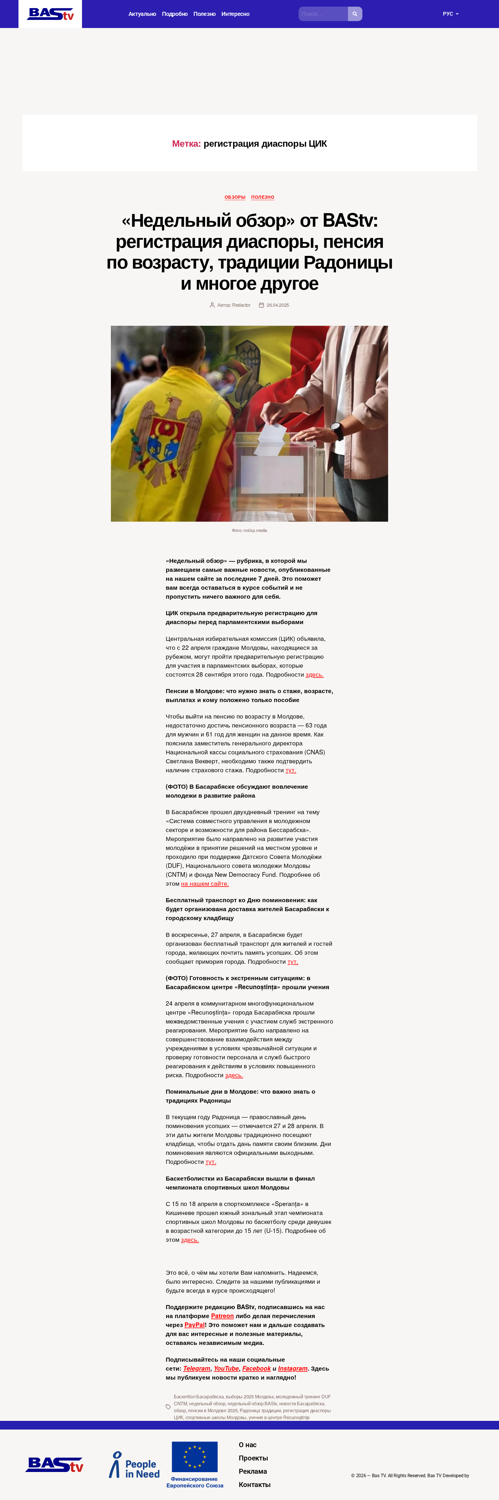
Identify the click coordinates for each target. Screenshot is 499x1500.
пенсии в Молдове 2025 (212, 1410)
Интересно (235, 13)
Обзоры (235, 197)
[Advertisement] (249, 71)
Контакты (255, 1485)
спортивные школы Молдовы (216, 1417)
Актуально (143, 13)
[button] (450, 13)
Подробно (175, 13)
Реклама (253, 1471)
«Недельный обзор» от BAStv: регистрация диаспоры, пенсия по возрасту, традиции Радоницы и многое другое (249, 251)
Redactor (241, 305)
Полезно (204, 13)
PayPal (195, 1324)
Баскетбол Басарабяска (199, 1396)
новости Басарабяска (301, 1403)
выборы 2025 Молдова (250, 1396)
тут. (291, 769)
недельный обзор (207, 1403)
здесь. (315, 674)
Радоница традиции (260, 1410)
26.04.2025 (278, 305)
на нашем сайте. (205, 883)
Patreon (222, 1315)
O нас (248, 1445)
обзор (180, 1410)
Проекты (253, 1458)
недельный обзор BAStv (252, 1403)
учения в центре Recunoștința (279, 1417)
